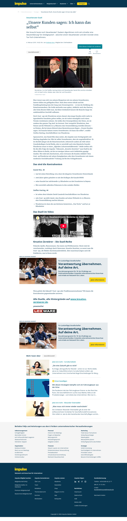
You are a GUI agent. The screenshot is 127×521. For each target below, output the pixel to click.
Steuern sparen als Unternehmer (58, 448)
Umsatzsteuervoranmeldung (57, 455)
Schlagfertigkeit (19, 433)
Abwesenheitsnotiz (21, 439)
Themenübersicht (40, 492)
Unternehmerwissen (36, 4)
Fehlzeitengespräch (54, 439)
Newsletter (57, 485)
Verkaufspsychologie (87, 435)
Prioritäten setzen (86, 452)
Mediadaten (38, 499)
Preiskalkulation (53, 452)
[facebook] (82, 482)
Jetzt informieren (97, 280)
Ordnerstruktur (19, 457)
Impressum (77, 492)
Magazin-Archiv (59, 492)
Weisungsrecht (52, 437)
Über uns (37, 481)
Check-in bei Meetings (55, 433)
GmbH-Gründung (86, 448)
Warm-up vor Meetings (22, 450)
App (55, 495)
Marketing (84, 430)
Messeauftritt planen (87, 439)
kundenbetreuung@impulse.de (104, 489)
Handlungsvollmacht (21, 455)
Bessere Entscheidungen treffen (91, 457)
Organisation (19, 446)
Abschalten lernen (20, 435)
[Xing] (79, 482)
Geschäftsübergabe (87, 455)
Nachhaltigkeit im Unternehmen (91, 450)
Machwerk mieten (99, 495)
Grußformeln (19, 452)
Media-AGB (77, 502)
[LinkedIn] (75, 482)
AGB (75, 499)
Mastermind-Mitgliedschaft (23, 494)
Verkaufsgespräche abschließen (91, 442)
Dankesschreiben (20, 448)
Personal (50, 430)
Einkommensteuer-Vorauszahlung (58, 450)
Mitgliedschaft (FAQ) (21, 481)
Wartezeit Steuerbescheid (56, 457)
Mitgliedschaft (51, 4)
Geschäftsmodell (33, 52)
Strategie (84, 446)
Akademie (63, 4)
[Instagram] (85, 482)
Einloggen (82, 4)
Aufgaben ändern (53, 442)
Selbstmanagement (21, 430)
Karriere (37, 495)
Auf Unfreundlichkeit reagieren (24, 437)
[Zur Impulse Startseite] (18, 12)
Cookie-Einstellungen (80, 505)
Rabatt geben (85, 437)
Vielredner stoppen (21, 442)
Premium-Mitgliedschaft (22, 490)
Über (71, 4)
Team (36, 485)
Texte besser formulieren (89, 433)
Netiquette (57, 499)
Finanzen (51, 446)
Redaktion (38, 488)
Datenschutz (78, 495)
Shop (56, 488)
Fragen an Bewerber (54, 435)
